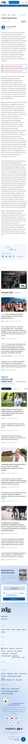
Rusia (17, 388)
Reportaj (9, 680)
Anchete (3, 680)
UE (15, 249)
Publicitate (4, 619)
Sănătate (11, 648)
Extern (24, 629)
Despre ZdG (4, 616)
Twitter (14, 722)
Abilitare (3, 673)
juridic (14, 657)
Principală (3, 15)
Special (3, 669)
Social (7, 321)
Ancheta (3, 688)
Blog (9, 15)
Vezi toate (17, 292)
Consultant (15, 656)
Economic (18, 629)
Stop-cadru (19, 680)
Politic (3, 418)
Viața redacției (18, 651)
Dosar (3, 338)
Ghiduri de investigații (7, 693)
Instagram (20, 718)
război (11, 249)
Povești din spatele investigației (9, 691)
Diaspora (3, 651)
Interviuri (4, 487)
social (23, 657)
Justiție (3, 629)
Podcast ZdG (18, 648)
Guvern (6, 388)
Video (3, 637)
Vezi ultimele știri (21, 381)
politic (18, 657)
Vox (14, 680)
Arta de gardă (13, 653)
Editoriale (13, 15)
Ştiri (2, 625)
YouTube (11, 718)
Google (9, 722)
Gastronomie (4, 653)
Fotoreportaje (23, 673)
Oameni (16, 673)
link (5, 284)
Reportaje (9, 673)
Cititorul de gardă (6, 656)
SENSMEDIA (16, 739)
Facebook (16, 718)
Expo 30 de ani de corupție (14, 676)
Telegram (7, 718)
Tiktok (18, 722)
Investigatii (5, 684)
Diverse (3, 632)
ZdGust (3, 662)
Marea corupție (15, 688)
